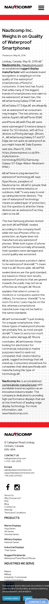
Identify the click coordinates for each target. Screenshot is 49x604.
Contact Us (9, 506)
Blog (6, 504)
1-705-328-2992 (12, 461)
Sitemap (8, 509)
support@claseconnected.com (19, 472)
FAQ (6, 501)
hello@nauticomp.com (15, 458)
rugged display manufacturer (19, 384)
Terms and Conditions (15, 512)
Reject (27, 598)
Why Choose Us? (12, 498)
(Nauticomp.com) (22, 65)
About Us (8, 495)
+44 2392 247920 (13, 475)
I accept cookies (11, 598)
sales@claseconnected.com (18, 469)
